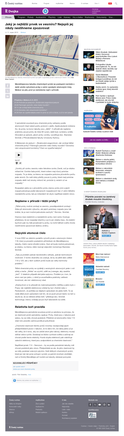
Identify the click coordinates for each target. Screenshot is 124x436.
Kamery (94, 13)
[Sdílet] (20, 163)
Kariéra (64, 412)
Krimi (97, 116)
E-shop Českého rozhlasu (95, 192)
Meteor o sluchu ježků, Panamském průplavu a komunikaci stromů (105, 161)
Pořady (31, 17)
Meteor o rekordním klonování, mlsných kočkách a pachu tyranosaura (104, 171)
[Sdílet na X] (7, 91)
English (112, 426)
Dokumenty (101, 17)
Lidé (60, 17)
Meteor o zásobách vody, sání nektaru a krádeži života (106, 180)
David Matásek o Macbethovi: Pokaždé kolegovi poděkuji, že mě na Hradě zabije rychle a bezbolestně (106, 79)
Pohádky (88, 119)
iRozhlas (34, 3)
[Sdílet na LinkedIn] (7, 96)
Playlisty (52, 17)
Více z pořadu (90, 148)
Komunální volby (15, 407)
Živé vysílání (89, 123)
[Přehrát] (18, 155)
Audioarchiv (96, 11)
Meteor (23, 32)
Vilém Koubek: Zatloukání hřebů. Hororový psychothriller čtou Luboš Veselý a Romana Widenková (106, 56)
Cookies (83, 426)
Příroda (8, 17)
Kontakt (65, 415)
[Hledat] (116, 3)
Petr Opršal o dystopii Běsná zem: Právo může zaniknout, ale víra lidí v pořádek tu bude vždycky (107, 99)
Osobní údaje (92, 426)
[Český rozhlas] (13, 3)
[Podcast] (17, 163)
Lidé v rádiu (66, 409)
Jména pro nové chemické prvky (24, 369)
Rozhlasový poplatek (69, 418)
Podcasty (39, 409)
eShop (11, 412)
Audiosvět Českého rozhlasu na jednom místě (98, 131)
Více (111, 17)
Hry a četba (78, 17)
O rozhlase (84, 3)
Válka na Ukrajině (15, 404)
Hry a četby (89, 116)
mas (29, 375)
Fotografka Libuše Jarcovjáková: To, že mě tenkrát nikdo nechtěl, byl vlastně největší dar (106, 67)
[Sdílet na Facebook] (7, 85)
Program (46, 3)
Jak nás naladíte (68, 404)
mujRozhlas (59, 3)
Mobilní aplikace (41, 412)
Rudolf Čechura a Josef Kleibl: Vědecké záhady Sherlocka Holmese (106, 153)
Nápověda (65, 407)
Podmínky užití (103, 426)
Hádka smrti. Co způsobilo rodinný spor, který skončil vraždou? (107, 89)
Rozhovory (89, 17)
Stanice (72, 3)
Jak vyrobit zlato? (19, 366)
